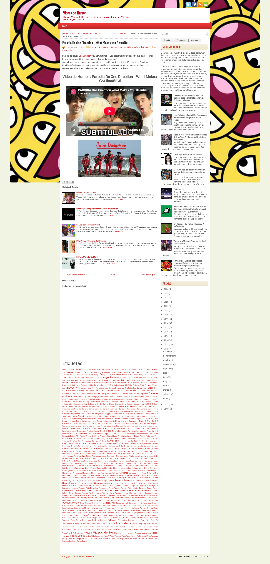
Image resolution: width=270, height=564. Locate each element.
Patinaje (131, 488)
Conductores (83, 409)
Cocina (70, 407)
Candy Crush (87, 397)
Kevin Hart (73, 461)
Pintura (72, 493)
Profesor (72, 498)
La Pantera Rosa (108, 461)
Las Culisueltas (147, 461)
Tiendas (76, 524)
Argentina (108, 377)
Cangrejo (95, 397)
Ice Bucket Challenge (82, 451)
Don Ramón (109, 419)
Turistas (130, 527)
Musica (73, 34)
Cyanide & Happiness (105, 414)
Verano (114, 529)
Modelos (104, 478)
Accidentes (133, 370)
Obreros (155, 483)
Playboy (126, 493)
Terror (143, 520)
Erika (122, 426)
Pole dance (77, 495)
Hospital (89, 449)
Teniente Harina (134, 520)
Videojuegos (154, 529)
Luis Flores (154, 466)
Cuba (121, 411)
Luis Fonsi (66, 468)
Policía (84, 495)
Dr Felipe (129, 419)
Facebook (90, 431)
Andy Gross (143, 375)
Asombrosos (79, 380)
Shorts (140, 513)
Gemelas (65, 441)
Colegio (92, 407)
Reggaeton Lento (122, 503)
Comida (147, 406)
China (138, 402)
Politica (91, 495)
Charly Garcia (89, 402)
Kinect (91, 461)
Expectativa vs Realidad (149, 428)
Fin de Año (115, 434)
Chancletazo (66, 402)
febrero (166, 394)
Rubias (150, 508)
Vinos (106, 536)
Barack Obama (121, 383)
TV (135, 526)
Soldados (120, 515)
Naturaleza (154, 481)
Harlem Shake (117, 443)
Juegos (87, 458)
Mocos (93, 478)
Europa (137, 428)
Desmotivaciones (117, 416)
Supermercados (113, 518)
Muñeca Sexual (95, 481)
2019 (166, 319)
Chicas (122, 401)
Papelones (66, 488)
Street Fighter (77, 518)
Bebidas (91, 385)
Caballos (65, 394)
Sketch (95, 515)
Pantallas (126, 486)
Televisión (112, 520)
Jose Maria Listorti (132, 456)
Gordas (134, 441)
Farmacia (150, 431)
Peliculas (66, 490)
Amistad (111, 375)
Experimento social (69, 431)
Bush (156, 391)
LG (126, 463)
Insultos (94, 454)
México (76, 475)
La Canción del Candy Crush (88, 225)
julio (165, 373)
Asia (72, 380)
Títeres (93, 524)
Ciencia (118, 404)
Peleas (155, 488)
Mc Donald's (116, 473)
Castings (79, 399)
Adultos (77, 373)
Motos (141, 478)
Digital (156, 416)
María (95, 471)
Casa (147, 397)
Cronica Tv (92, 411)
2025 (117, 370)
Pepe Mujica (83, 490)
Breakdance (72, 391)
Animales (66, 377)
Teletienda (104, 520)
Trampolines (86, 527)
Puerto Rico (134, 498)
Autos (123, 380)
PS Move (99, 498)
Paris (88, 488)
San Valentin (98, 510)
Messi (144, 473)
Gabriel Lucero (81, 439)
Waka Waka (141, 536)
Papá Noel (135, 486)
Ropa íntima (129, 508)
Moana (87, 478)
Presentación (103, 495)
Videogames (144, 529)
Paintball (99, 486)
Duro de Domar (96, 421)
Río (121, 506)
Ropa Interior (119, 508)
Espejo (85, 428)
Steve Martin (67, 518)
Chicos (127, 402)
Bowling (133, 388)
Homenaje (74, 449)
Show (146, 513)
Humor (124, 448)
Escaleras (134, 426)
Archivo (194, 40)
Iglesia (107, 451)
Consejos (98, 409)
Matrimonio (86, 473)
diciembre (167, 351)
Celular (106, 399)
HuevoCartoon (103, 449)
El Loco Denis (100, 424)
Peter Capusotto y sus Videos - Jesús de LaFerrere (97, 209)
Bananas (105, 383)
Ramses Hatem (87, 500)
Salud (81, 510)
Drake (156, 419)
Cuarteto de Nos (112, 411)
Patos (136, 488)
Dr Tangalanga (138, 419)
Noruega (103, 483)
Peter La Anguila (136, 490)
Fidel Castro (92, 434)
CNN (151, 404)
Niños (96, 483)
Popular (167, 40)
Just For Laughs (120, 458)
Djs (81, 419)
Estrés (132, 428)
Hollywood (154, 446)
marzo (166, 390)
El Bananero (120, 421)
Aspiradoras (89, 380)
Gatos (139, 438)
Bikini (142, 385)
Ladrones (117, 461)
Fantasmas (141, 431)
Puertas (126, 498)
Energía (74, 426)
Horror (82, 448)
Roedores (69, 508)
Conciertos (66, 409)
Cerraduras (113, 399)
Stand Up (143, 515)
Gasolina (122, 439)
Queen (149, 498)
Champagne (146, 399)
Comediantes (109, 406)
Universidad (66, 529)
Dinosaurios (66, 419)
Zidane (150, 539)
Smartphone (103, 515)
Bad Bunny (142, 380)
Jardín (147, 454)
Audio (104, 380)
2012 (73, 370)
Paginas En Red (201, 556)
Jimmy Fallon (73, 456)
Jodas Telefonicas (93, 456)
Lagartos (133, 461)
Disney (74, 419)
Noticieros (126, 483)
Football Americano (137, 434)
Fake (114, 431)
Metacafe (150, 473)
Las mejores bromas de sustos (188, 154)
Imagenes (128, 451)
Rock (64, 508)
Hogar (126, 446)
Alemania (122, 372)
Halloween (107, 443)
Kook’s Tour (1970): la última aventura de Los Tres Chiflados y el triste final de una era (190, 137)
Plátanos (105, 493)
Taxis (73, 520)
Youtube (133, 539)
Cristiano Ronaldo (69, 411)
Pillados (65, 493)
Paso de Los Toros (106, 488)
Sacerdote (65, 510)
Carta (135, 397)
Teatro (78, 520)
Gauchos (146, 439)
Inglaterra (75, 453)
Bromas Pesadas (114, 390)
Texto (153, 520)
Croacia (84, 411)
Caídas (99, 393)
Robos (156, 506)
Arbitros (99, 378)
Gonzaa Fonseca (124, 441)
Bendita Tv (105, 385)
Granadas (149, 441)
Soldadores (113, 515)
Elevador (147, 424)
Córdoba (118, 409)
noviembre (168, 356)
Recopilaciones (70, 502)
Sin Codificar (86, 515)
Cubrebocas (128, 411)
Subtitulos (103, 518)
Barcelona (136, 383)
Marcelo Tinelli (87, 471)
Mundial (79, 480)
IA (73, 451)
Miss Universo (79, 478)
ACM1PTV (143, 370)
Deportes (82, 416)
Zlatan (156, 539)
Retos (104, 506)
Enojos (89, 426)
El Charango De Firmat (135, 421)
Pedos (149, 488)
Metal (156, 473)
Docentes (86, 419)
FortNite (155, 434)
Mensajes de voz (135, 473)
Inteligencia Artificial (105, 454)
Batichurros (76, 385)
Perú (112, 490)
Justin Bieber (132, 458)
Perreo (101, 490)
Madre (93, 468)
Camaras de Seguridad (138, 394)
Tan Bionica (140, 518)
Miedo (117, 475)
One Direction (82, 34)
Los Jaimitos (86, 466)
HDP (142, 443)
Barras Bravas (153, 383)
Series (90, 513)
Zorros (79, 541)
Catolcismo (87, 399)
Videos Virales (77, 535)
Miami (91, 475)
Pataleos (124, 488)
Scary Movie (117, 510)
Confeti (91, 409)
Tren (116, 527)
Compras (155, 407)
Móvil (154, 478)
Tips (88, 524)
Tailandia (132, 518)
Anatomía (125, 375)
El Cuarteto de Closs (78, 424)
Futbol (65, 438)
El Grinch (90, 424)
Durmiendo (86, 421)
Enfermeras (82, 426)
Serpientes (97, 513)
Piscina (85, 493)
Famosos (132, 431)
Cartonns (140, 397)
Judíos (71, 458)
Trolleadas (123, 527)
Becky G (97, 385)
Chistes (155, 401)
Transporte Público (99, 527)
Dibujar (142, 416)
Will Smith (98, 539)
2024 (166, 298)
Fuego (136, 436)
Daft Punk (139, 414)
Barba (130, 383)
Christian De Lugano (88, 404)
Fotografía (66, 436)
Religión (65, 505)
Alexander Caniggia (134, 373)
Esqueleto (97, 428)
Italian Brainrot (133, 454)
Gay (152, 439)
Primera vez (153, 495)
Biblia (130, 385)
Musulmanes (138, 481)
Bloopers (72, 387)
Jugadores (108, 458)
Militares (147, 475)
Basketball (66, 385)
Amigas (97, 375)
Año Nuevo (76, 378)
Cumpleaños (74, 414)
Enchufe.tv (66, 426)
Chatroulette (99, 402)
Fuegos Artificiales (147, 436)
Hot (95, 448)
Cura (82, 414)
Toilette (134, 524)
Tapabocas (66, 520)
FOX (77, 436)
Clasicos (135, 404)
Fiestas (100, 434)
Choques (76, 404)
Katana (147, 458)
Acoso (149, 370)
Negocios (73, 483)
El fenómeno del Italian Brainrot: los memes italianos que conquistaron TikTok (189, 172)
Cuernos (137, 411)
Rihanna (116, 506)
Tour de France (68, 527)
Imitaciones (153, 451)
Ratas (108, 500)
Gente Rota (74, 441)
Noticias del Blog (113, 483)
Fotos (72, 436)
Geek (156, 439)
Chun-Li (105, 404)
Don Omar (101, 419)
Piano (145, 490)
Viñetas (111, 536)
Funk (156, 436)
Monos (129, 478)
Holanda (133, 446)
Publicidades (117, 498)
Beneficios (114, 385)
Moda (98, 478)
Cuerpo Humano (147, 411)
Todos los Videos (105, 34)
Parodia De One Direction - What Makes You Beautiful (95, 42)
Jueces (81, 458)
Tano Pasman (152, 518)
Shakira (114, 513)
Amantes (65, 375)
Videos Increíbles (127, 533)
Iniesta (88, 454)
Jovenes (144, 456)
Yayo (122, 539)
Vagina (93, 529)
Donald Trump (120, 419)
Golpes (113, 441)
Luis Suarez (76, 468)
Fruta (115, 436)
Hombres (66, 448)
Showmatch (153, 513)
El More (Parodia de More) (87, 257)
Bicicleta (136, 385)
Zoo (70, 541)
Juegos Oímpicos (97, 458)
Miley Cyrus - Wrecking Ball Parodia (91, 241)
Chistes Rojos (67, 404)
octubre (166, 360)
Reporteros (89, 506)
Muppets (105, 481)
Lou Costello (144, 466)
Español (78, 428)
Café (94, 394)
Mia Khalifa (84, 475)
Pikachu (151, 490)
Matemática (77, 473)
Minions (65, 478)
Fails (108, 430)
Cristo (78, 411)
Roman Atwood (79, 508)
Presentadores (114, 495)
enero (165, 398)
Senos (149, 510)
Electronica (139, 424)
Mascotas (154, 470)
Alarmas (107, 373)
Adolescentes (68, 372)
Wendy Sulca (67, 539)
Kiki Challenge (82, 461)
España (72, 428)
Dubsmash (72, 421)
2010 (166, 409)
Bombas (112, 388)
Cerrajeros (122, 399)
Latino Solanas (67, 463)
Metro (64, 475)
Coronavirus (142, 409)
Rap (103, 500)
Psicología (106, 498)
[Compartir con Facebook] (72, 182)
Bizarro (148, 385)
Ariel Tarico (130, 378)
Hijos (83, 446)
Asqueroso (98, 380)
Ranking (97, 500)
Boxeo (139, 388)
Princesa (65, 498)
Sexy (109, 513)
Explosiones (81, 431)
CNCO (147, 404)
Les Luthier (102, 463)
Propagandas (89, 498)
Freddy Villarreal (106, 436)
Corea (124, 409)
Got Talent (141, 441)
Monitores (111, 478)
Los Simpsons (119, 466)
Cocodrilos (77, 407)
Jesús (152, 454)
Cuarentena (101, 411)
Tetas (148, 520)
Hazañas (133, 443)
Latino (156, 461)
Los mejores (97, 466)
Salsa (72, 510)
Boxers (145, 388)
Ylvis (127, 539)
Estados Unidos (109, 428)
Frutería (121, 436)
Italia (125, 454)
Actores (155, 370)
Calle (119, 394)
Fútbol (72, 438)
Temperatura (122, 520)
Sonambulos (129, 515)
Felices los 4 (72, 434)
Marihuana (108, 471)
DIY (78, 419)
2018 (104, 370)
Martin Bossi (145, 471)
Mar (71, 471)
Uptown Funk (77, 529)
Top (144, 524)
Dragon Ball (149, 419)
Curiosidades (91, 413)
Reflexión (95, 503)
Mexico (70, 475)
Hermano (155, 443)
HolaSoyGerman (143, 446)
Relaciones (147, 503)
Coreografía (131, 409)
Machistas (86, 468)
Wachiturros (131, 536)
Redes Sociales (85, 503)
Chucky (99, 404)
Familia (124, 431)
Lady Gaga (126, 461)
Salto (76, 510)
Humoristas (67, 451)
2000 (64, 370)
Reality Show (153, 500)
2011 (68, 370)
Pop (96, 495)
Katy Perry (154, 458)
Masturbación (67, 473)
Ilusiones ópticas (117, 451)
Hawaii (126, 443)
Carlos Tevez (122, 397)
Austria (109, 380)
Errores (127, 426)
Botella (127, 388)
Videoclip (135, 529)
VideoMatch (67, 533)
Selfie (144, 510)
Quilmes (155, 498)
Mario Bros (117, 471)
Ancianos (134, 375)
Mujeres (71, 480)
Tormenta (150, 524)
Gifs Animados (84, 441)
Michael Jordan (100, 475)
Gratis (156, 441)
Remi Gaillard (75, 506)
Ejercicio (111, 421)
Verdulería (122, 529)
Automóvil (116, 380)
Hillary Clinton (91, 446)
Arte (144, 378)
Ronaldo (101, 508)
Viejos (88, 536)
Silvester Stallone (68, 515)
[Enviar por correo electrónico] (63, 182)
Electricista (130, 424)
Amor (118, 375)
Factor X (97, 431)
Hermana (147, 443)
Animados (154, 375)
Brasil (150, 388)
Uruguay (86, 529)
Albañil (114, 373)
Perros (106, 490)
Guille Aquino (85, 443)
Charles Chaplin (78, 402)
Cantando (104, 397)
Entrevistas (106, 426)
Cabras (72, 394)
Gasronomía (131, 439)
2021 (112, 370)
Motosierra (147, 478)
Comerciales (131, 406)
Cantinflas (112, 397)
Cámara (125, 394)
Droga (64, 421)
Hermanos (66, 446)
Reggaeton (110, 503)
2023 (166, 302)
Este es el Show (123, 428)
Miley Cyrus (138, 475)
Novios (134, 483)
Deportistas (91, 416)
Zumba (85, 541)
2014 (84, 370)
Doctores (93, 419)
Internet (117, 454)
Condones (74, 409)
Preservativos (125, 495)
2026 (166, 289)
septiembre (168, 364)
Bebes (84, 385)
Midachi (110, 475)
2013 (78, 369)
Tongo (140, 524)
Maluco (128, 468)
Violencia (118, 536)
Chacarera (137, 399)
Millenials (154, 475)
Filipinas (107, 434)
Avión (136, 380)
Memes (124, 473)
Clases (129, 404)
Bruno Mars (145, 391)
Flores (127, 434)
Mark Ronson (126, 471)
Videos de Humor (74, 12)
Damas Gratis (148, 414)
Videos (88, 532)
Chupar (112, 404)
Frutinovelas (128, 436)
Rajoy (64, 500)
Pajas (105, 486)
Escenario (142, 426)
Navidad (66, 483)
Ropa (112, 508)
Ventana (108, 529)
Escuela (155, 426)
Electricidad (120, 423)
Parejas (81, 488)
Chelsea (107, 402)
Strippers (95, 518)
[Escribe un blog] (66, 182)
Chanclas (154, 399)
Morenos (135, 478)
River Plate (132, 506)
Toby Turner (100, 524)
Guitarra (94, 443)
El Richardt (110, 424)
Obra (150, 483)
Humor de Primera (136, 449)
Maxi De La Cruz (97, 473)
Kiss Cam (97, 461)
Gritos (64, 443)
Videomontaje (78, 533)
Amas (72, 375)
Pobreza (141, 493)
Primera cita (143, 495)
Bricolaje (92, 391)
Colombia (98, 407)
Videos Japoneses (143, 533)
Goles (107, 441)
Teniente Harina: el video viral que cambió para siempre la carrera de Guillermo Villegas (189, 97)
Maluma (135, 468)
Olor (70, 486)
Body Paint (95, 388)
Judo (76, 458)
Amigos (104, 375)
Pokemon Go (67, 495)
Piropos (78, 493)
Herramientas (75, 446)
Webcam (154, 536)
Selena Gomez (136, 510)
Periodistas (93, 490)
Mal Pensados (107, 468)
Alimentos (147, 373)
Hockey (121, 446)
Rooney (107, 508)
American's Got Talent (84, 375)
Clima (141, 404)
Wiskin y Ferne (109, 539)
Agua (100, 372)
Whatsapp (77, 539)
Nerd (80, 483)
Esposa (91, 428)
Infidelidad (66, 454)
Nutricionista (143, 483)
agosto (166, 368)
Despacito (128, 416)
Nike (91, 483)
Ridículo (110, 506)
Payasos (142, 488)
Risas (125, 505)
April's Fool (85, 378)
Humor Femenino (151, 449)
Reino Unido (133, 503)
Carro (130, 397)
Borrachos (119, 388)
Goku (102, 441)
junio (165, 377)
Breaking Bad (82, 391)
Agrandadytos (92, 373)
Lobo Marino (67, 466)
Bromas (100, 390)
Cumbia (65, 414)
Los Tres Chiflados (132, 466)
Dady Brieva (130, 414)
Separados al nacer (69, 513)
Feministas (82, 434)
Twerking (141, 527)
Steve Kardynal (153, 515)
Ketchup (65, 461)
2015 (89, 370)
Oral (86, 486)
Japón (142, 454)
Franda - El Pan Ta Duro (86, 193)
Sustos (124, 517)
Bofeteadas (104, 388)
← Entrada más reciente (74, 275)
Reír (140, 503)
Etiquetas (181, 40)
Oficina (65, 485)
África (83, 373)
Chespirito (114, 402)
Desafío (99, 416)
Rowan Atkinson (140, 508)
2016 (94, 370)
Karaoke (141, 458)
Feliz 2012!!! (179, 189)
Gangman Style (106, 439)
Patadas (117, 488)
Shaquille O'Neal (124, 513)
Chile (133, 402)
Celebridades (97, 399)
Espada (65, 428)
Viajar (128, 529)
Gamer (90, 439)
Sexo (104, 513)
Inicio (64, 26)
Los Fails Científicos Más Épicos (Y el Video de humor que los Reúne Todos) (190, 117)
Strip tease (87, 518)
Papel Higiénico (152, 486)
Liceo (130, 463)
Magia (98, 468)
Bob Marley (82, 388)
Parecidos (74, 488)
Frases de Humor (92, 436)
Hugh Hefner (114, 449)
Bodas (88, 388)
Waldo (148, 536)
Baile (69, 382)
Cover (156, 409)
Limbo (134, 463)
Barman (144, 383)
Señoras (155, 510)
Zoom (74, 541)
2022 (166, 306)
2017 (99, 370)
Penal (72, 490)
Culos (156, 411)
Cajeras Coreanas (110, 394)
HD (138, 443)
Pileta (156, 490)
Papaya (143, 486)
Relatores (155, 503)
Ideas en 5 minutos (98, 451)
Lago (139, 461)
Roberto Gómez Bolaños (144, 506)
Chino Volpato (146, 402)
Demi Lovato (72, 416)
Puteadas (142, 498)
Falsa (118, 431)
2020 (108, 370)
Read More (119, 199)
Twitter (155, 527)
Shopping (134, 513)
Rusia (156, 508)
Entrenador (97, 426)
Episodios (115, 426)
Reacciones (122, 500)
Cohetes (85, 407)
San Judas (88, 510)
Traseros (110, 527)
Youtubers (142, 538)
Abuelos (125, 370)
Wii (83, 539)
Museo (111, 481)
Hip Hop (107, 446)
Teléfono (95, 520)
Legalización (92, 463)
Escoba (149, 426)
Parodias (93, 34)
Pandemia (118, 485)
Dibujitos (149, 416)
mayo (165, 381)
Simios (77, 515)
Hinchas (100, 446)
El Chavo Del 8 (150, 421)
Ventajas (100, 529)
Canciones (76, 396)
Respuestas (97, 506)
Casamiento (71, 399)
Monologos (121, 478)
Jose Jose (119, 456)
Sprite (136, 515)
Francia (82, 436)
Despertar (135, 416)
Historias (114, 446)
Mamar (147, 468)
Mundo (86, 481)
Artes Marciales (152, 378)
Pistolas (92, 493)
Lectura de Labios (80, 463)
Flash (122, 434)
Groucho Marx (73, 443)
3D (120, 370)
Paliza (110, 486)
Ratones (114, 500)
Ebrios (105, 421)
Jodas (82, 456)
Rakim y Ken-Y (73, 500)
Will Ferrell (89, 539)
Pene (77, 490)
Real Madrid (132, 500)
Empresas (154, 424)
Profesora (79, 498)
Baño (112, 383)
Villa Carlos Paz (97, 536)
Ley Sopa (121, 463)
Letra (116, 463)
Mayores (108, 473)
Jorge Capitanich (108, 456)
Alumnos (155, 373)
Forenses (148, 434)
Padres (92, 485)
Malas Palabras (119, 468)
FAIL (103, 431)
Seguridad (126, 510)
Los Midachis (108, 466)
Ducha (78, 421)
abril (165, 385)
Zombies (65, 541)
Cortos (150, 409)
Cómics (140, 407)
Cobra (156, 404)
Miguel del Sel (126, 475)
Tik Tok (82, 524)
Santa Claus (108, 510)
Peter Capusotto (121, 490)
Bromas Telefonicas (131, 391)
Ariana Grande (119, 378)
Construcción (108, 409)
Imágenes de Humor (140, 451)
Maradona (77, 471)
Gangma (97, 439)
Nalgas (146, 481)
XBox (117, 539)
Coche (64, 407)
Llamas (149, 463)
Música (128, 480)
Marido (101, 471)
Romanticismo (91, 508)
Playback (118, 493)
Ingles (82, 453)
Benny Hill (123, 385)
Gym (100, 443)
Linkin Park (142, 463)
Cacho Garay (80, 394)
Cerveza (129, 399)
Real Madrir (143, 500)
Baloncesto (98, 383)
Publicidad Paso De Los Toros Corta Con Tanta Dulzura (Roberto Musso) (190, 207)
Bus (152, 391)
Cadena (89, 394)
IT (121, 454)
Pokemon (155, 493)
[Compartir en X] (69, 182)
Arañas (92, 378)
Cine (124, 404)
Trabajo (78, 527)
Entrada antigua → (149, 275)
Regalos (102, 503)
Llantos (155, 463)
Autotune (130, 380)
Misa (70, 478)
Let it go (110, 463)
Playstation (133, 493)
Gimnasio (96, 441)
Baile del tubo (88, 383)
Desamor (105, 416)
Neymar (85, 483)
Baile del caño (77, 383)
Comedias (120, 406)
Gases (116, 438)
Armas (139, 378)
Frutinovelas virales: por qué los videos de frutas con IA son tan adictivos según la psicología (188, 263)
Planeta (98, 493)
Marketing (135, 471)
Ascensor (66, 380)
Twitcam (149, 527)
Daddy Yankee (119, 414)
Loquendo (76, 466)
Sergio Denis (82, 513)
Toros (156, 524)
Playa (111, 493)
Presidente (134, 495)
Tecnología (86, 520)
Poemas (148, 493)
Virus (124, 536)
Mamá (141, 468)
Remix (82, 506)
